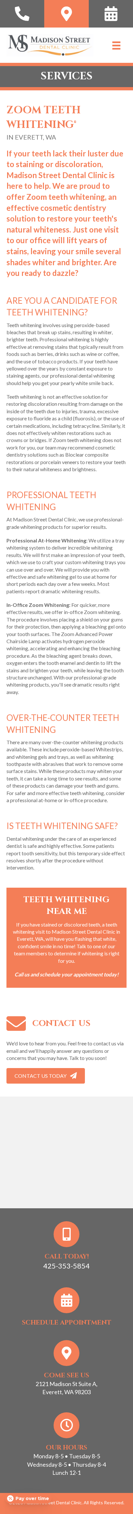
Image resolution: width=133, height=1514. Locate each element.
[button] (45, 1075)
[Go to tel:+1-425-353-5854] (22, 13)
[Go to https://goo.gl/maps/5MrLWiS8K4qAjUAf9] (66, 13)
